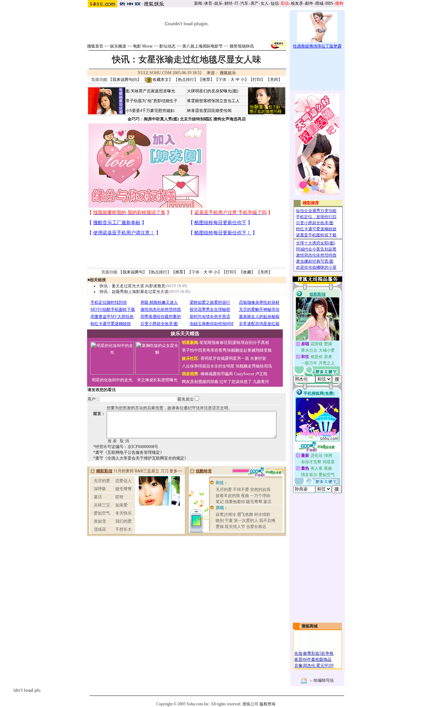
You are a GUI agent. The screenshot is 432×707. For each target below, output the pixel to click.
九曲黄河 (261, 381)
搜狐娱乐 (228, 72)
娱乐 (218, 3)
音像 (298, 665)
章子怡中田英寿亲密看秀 (204, 350)
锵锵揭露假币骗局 (216, 374)
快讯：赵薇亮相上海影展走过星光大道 (134, 291)
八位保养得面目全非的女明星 (208, 366)
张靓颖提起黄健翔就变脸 (249, 350)
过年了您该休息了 (235, 381)
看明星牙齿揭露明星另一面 (224, 358)
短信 (275, 3)
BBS (329, 3)
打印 (257, 79)
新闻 (198, 3)
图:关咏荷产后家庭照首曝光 (150, 91)
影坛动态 (167, 46)
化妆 (298, 653)
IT (236, 3)
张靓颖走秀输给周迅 (254, 366)
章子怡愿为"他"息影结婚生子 (152, 100)
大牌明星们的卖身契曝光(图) (212, 91)
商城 (319, 3)
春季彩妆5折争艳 (318, 653)
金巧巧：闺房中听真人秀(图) (153, 119)
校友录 (297, 3)
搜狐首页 (95, 46)
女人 (265, 3)
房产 (254, 3)
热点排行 (186, 79)
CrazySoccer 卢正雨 (250, 374)
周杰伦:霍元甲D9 (318, 665)
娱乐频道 (118, 46)
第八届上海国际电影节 (202, 46)
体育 (208, 3)
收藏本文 (160, 79)
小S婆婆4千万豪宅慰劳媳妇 (150, 110)
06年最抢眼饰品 (317, 659)
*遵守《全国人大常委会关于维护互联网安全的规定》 (140, 458)
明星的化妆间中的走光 (112, 380)
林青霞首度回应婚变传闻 (209, 110)
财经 (228, 3)
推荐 (206, 79)
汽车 (244, 3)
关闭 (274, 79)
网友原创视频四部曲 (200, 381)
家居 (298, 659)
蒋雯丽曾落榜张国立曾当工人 (213, 100)
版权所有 (268, 704)
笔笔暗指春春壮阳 (215, 342)
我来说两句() (124, 79)
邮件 (309, 3)
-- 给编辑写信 (322, 680)
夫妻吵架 (258, 358)
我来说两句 (133, 272)
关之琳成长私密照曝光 (157, 380)
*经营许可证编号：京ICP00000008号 (125, 446)
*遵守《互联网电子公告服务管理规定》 (128, 452)
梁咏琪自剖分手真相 (251, 342)
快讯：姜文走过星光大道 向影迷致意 (132, 286)
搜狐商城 (309, 626)
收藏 (247, 272)
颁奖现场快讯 (242, 46)
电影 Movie (143, 46)
